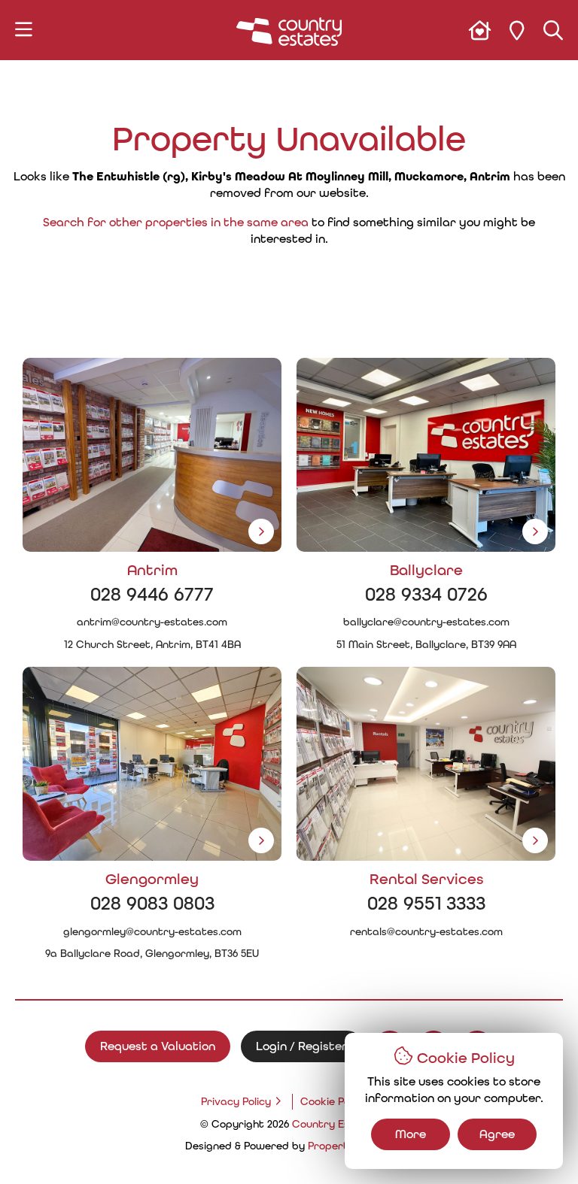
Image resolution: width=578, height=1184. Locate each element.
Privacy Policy (236, 1101)
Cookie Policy (333, 1101)
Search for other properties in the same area (176, 222)
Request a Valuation (157, 1046)
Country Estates (335, 1124)
